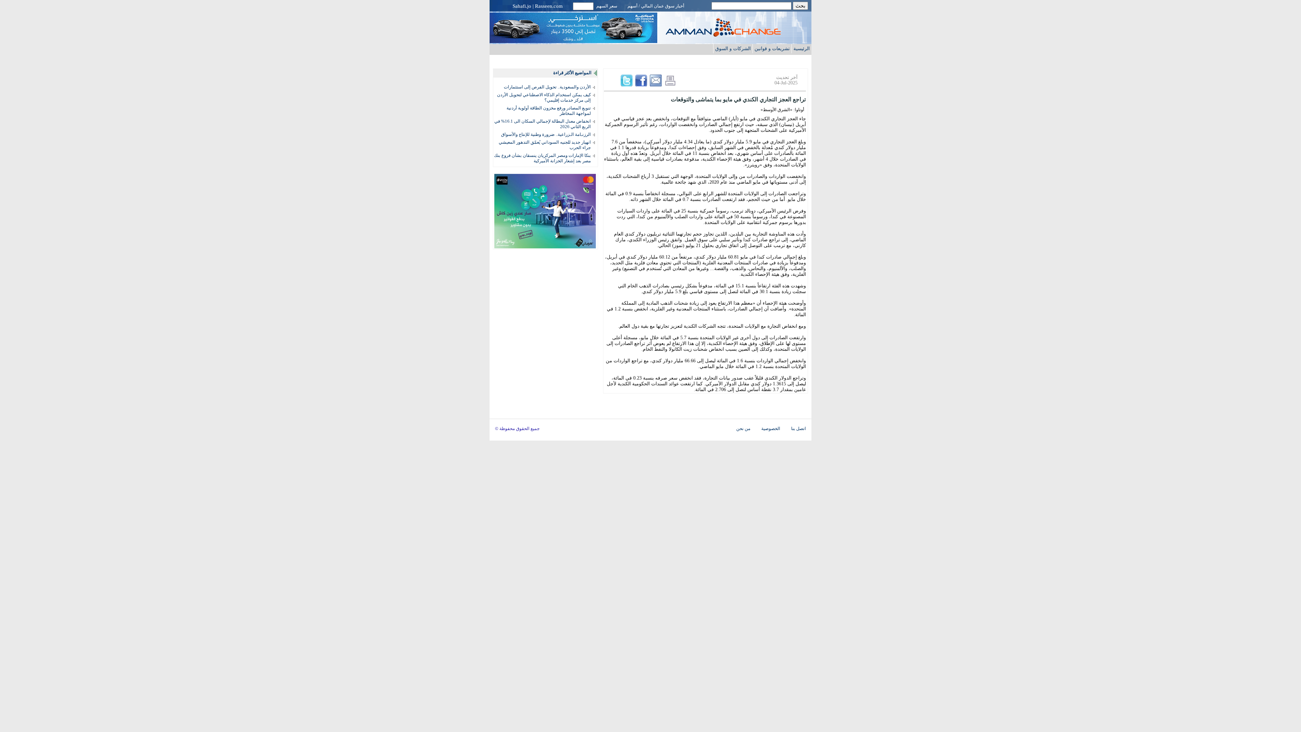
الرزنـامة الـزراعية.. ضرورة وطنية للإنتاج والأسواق (546, 134)
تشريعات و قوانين (772, 48)
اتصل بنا (798, 428)
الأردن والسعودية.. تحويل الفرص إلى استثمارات (547, 86)
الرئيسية (801, 48)
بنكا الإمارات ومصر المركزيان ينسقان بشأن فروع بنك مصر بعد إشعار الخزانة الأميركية (542, 158)
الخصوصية (770, 428)
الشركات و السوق (733, 48)
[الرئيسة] (737, 35)
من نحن (743, 428)
